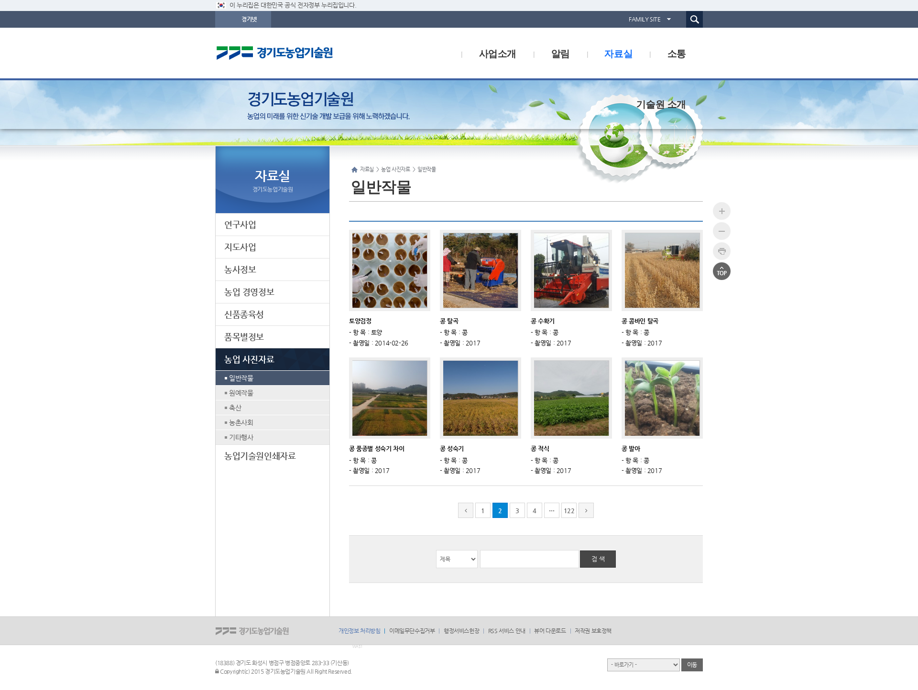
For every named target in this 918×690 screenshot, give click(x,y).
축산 (235, 407)
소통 (676, 53)
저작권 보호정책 (593, 630)
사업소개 (497, 53)
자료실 (618, 53)
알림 (560, 53)
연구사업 (240, 224)
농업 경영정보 (249, 292)
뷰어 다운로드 (550, 630)
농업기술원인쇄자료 (259, 456)
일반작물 (241, 378)
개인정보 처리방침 (359, 630)
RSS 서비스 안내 (506, 630)
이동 (692, 664)
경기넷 (249, 19)
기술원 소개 (661, 103)
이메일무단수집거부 (412, 630)
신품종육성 (244, 314)
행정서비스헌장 (461, 630)
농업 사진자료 (249, 359)
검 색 (598, 558)
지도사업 (240, 247)
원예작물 (241, 393)
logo (294, 53)
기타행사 (241, 437)
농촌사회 (241, 422)
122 (569, 510)
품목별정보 (244, 337)
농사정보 (240, 269)
